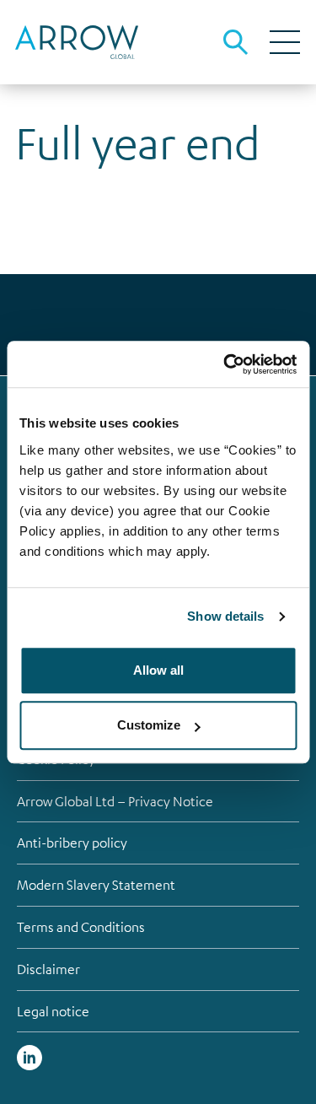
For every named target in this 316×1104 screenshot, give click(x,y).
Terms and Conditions (81, 926)
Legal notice (53, 1011)
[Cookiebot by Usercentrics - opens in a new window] (225, 364)
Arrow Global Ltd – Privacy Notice (115, 801)
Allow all (158, 670)
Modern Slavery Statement (96, 884)
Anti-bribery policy (72, 842)
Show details (225, 616)
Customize (148, 725)
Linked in (29, 1057)
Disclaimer (48, 969)
